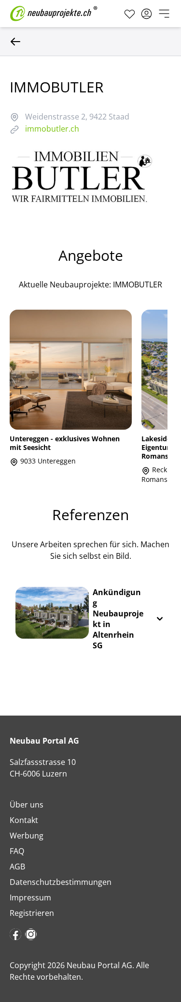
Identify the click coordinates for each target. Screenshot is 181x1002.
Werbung (26, 835)
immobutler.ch (52, 128)
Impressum (30, 897)
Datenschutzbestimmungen (60, 882)
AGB (17, 866)
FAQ (17, 851)
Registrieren (32, 913)
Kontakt (24, 820)
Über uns (26, 804)
